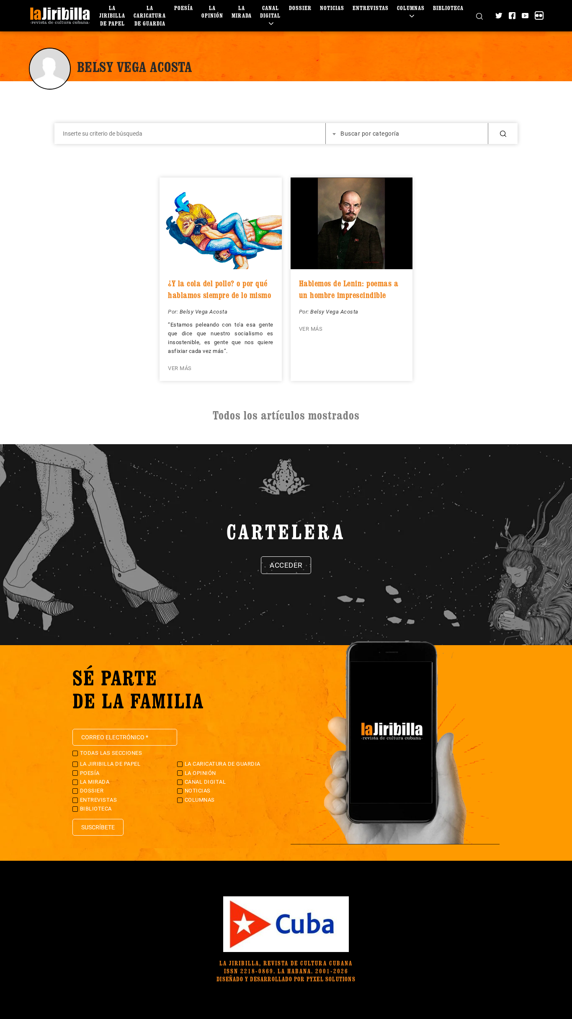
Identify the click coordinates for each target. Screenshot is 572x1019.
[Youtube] (525, 15)
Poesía (183, 7)
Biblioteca (448, 7)
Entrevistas (371, 7)
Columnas (411, 7)
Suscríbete (98, 827)
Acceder (286, 565)
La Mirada (242, 11)
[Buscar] (479, 15)
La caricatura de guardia (150, 15)
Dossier (300, 7)
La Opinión (212, 11)
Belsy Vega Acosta (204, 312)
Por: (174, 312)
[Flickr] (539, 15)
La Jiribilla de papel (112, 15)
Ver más (180, 368)
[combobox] (407, 133)
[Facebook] (512, 15)
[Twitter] (498, 15)
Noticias (332, 7)
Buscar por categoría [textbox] (369, 133)
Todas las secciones (111, 753)
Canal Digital (270, 11)
